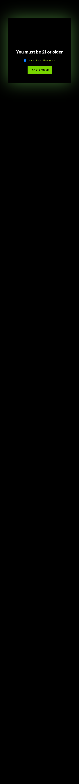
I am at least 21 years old (41, 60)
